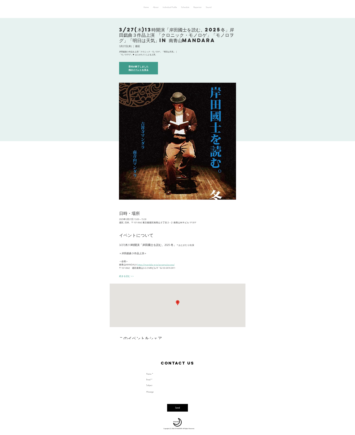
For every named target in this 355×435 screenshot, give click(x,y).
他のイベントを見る (139, 69)
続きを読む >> (126, 276)
